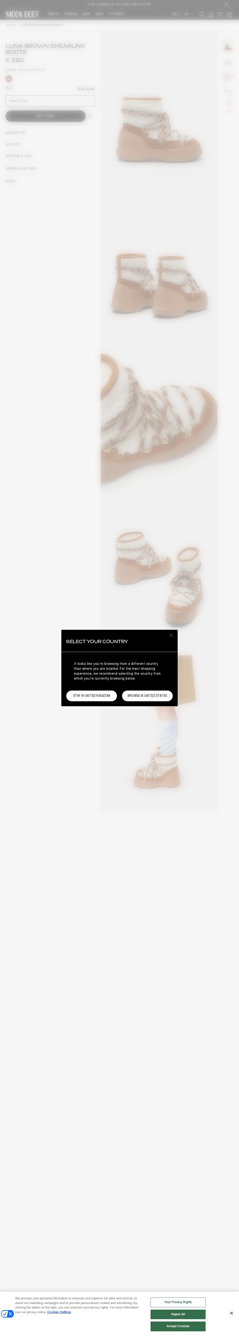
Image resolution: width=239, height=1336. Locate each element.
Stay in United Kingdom (91, 696)
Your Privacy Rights (178, 1302)
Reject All (178, 1314)
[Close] (231, 1313)
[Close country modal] (171, 635)
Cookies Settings (59, 1312)
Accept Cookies (178, 1326)
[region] (119, 1314)
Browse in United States (147, 696)
